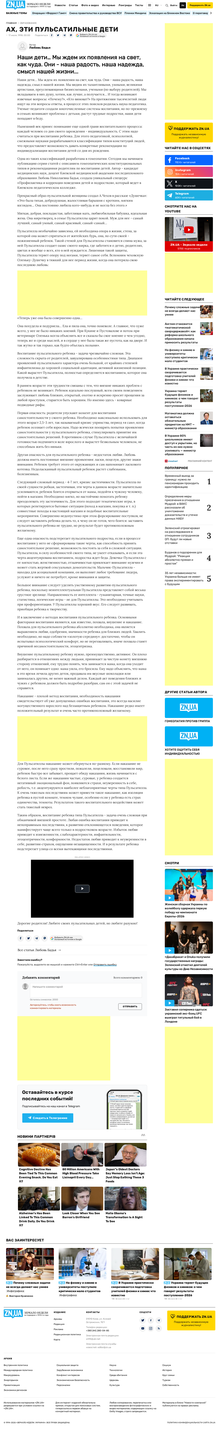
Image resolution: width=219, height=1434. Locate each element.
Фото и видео (90, 5)
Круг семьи (168, 1375)
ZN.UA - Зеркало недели (188, 245)
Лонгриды (125, 5)
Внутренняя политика (16, 1365)
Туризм (166, 1380)
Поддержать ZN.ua (200, 5)
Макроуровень (12, 1375)
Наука (113, 1365)
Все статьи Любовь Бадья (37, 950)
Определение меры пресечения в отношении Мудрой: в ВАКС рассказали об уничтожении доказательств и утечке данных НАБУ (182, 507)
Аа (182, 5)
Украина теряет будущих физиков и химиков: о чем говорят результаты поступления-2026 (181, 398)
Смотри (172, 863)
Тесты (139, 5)
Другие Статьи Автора (186, 692)
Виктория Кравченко (21, 1296)
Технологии (116, 1370)
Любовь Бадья (40, 47)
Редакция (59, 1324)
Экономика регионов (15, 1390)
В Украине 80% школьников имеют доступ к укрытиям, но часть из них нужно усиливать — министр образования (181, 445)
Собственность (170, 1385)
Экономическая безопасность (73, 1380)
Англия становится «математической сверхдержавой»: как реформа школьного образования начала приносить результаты (181, 333)
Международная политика (18, 1370)
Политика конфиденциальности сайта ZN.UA (191, 1422)
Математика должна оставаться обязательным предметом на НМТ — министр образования (181, 421)
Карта (57, 1339)
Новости (60, 5)
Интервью (108, 5)
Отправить (130, 1006)
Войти (173, 5)
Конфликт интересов (68, 1375)
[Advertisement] (82, 293)
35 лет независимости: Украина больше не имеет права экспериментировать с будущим (184, 578)
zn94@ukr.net (93, 1339)
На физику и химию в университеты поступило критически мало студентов (181, 355)
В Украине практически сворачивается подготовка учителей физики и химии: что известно (181, 376)
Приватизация (12, 1385)
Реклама (58, 1329)
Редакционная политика (67, 1334)
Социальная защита (67, 1365)
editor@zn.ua (104, 1347)
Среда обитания (118, 1375)
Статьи (73, 5)
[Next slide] (210, 13)
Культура (115, 1385)
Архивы (58, 1319)
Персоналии (63, 1385)
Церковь (114, 1380)
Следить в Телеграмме (50, 1118)
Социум (166, 1365)
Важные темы (16, 13)
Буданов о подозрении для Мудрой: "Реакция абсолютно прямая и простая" (183, 558)
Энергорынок (11, 1380)
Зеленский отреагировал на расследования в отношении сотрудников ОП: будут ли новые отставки (182, 535)
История (167, 1370)
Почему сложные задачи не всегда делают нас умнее (182, 310)
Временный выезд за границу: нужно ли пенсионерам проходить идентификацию (182, 481)
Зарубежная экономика (70, 1370)
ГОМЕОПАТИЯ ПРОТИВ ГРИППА (187, 721)
